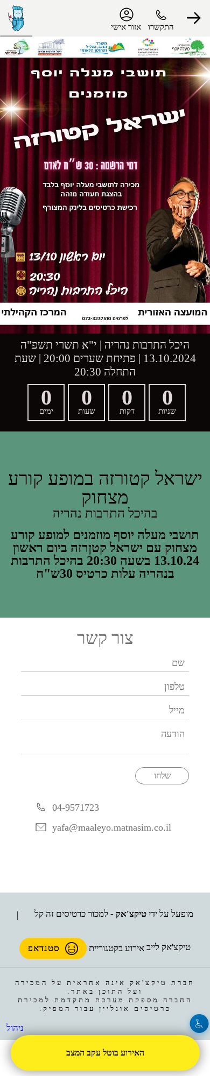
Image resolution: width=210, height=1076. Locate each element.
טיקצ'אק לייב (168, 944)
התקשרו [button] (161, 27)
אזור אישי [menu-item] (126, 27)
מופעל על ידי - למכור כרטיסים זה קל (114, 911)
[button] (194, 18)
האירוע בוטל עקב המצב (105, 1052)
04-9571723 (75, 803)
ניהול (14, 1027)
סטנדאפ (44, 945)
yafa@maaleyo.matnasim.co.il (112, 824)
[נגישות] (199, 1023)
